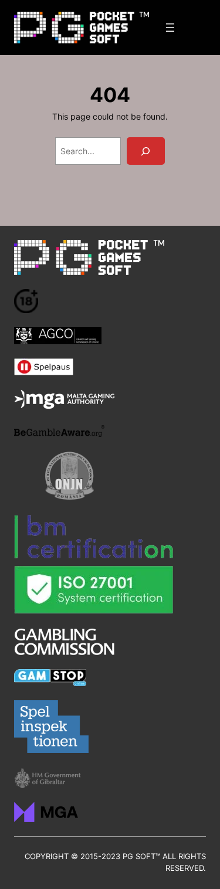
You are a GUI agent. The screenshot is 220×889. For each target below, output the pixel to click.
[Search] (146, 151)
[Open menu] (170, 28)
